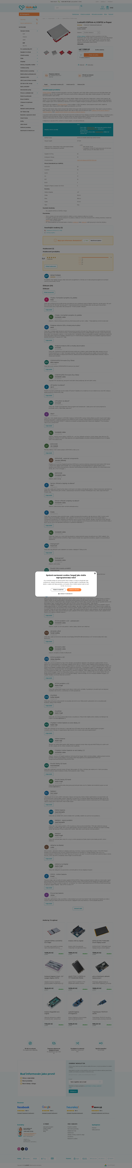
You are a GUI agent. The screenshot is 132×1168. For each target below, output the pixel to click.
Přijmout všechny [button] (74, 589)
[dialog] (66, 584)
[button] (66, 594)
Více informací (68, 586)
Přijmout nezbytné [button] (58, 589)
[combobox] (95, 573)
